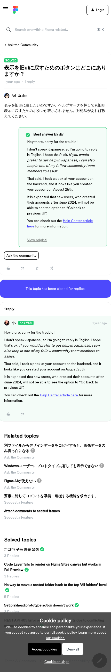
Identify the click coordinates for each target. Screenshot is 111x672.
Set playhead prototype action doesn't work (39, 605)
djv (14, 323)
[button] (6, 11)
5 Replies (11, 597)
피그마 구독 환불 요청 (21, 549)
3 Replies (11, 556)
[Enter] (8, 29)
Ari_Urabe (19, 96)
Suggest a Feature (18, 502)
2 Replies (11, 612)
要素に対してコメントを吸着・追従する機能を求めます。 (51, 496)
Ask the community (21, 255)
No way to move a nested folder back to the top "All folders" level (55, 585)
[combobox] (55, 29)
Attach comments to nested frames (32, 511)
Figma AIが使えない (20, 481)
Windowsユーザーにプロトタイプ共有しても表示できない (51, 466)
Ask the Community (23, 45)
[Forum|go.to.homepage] (15, 10)
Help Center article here (59, 395)
